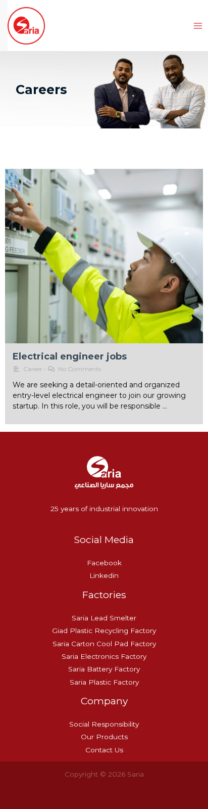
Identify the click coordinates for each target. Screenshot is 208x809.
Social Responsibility (104, 724)
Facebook (104, 563)
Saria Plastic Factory (104, 682)
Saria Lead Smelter (104, 618)
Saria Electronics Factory (104, 656)
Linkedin (104, 575)
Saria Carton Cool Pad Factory (104, 644)
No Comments (79, 369)
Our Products (104, 737)
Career (32, 369)
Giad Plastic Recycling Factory (104, 630)
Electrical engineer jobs (70, 356)
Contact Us (104, 750)
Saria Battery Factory (104, 669)
